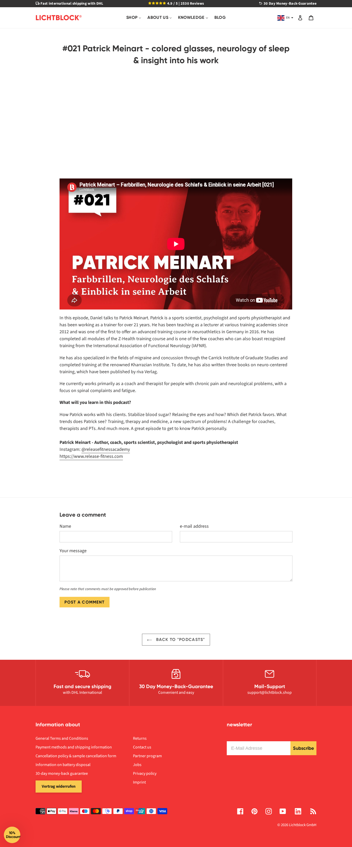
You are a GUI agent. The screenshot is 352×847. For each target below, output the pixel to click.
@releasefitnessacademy (105, 449)
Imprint (139, 782)
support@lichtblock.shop (269, 692)
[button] (12, 835)
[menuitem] (133, 18)
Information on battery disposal (63, 765)
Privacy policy (144, 773)
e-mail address (194, 526)
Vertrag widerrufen (59, 786)
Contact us (142, 747)
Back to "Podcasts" (180, 639)
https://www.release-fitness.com (91, 456)
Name (65, 526)
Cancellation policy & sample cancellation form (76, 756)
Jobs (137, 765)
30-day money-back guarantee (62, 773)
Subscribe (303, 748)
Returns (140, 738)
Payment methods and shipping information (74, 747)
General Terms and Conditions (62, 738)
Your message (73, 551)
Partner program (147, 756)
